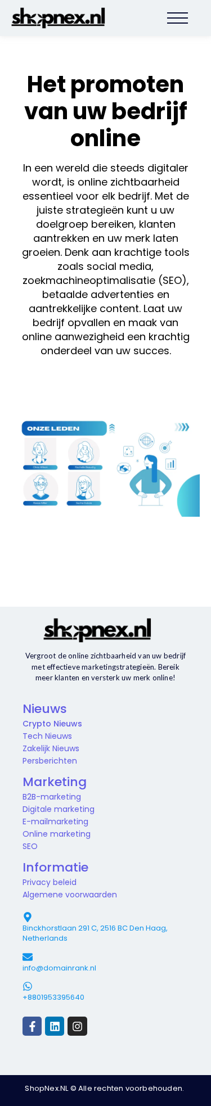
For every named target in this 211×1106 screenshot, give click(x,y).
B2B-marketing (52, 796)
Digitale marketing (59, 809)
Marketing (55, 782)
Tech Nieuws (47, 736)
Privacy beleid (50, 882)
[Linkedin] (54, 1026)
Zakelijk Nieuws (51, 748)
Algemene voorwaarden (70, 894)
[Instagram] (77, 1026)
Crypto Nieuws (52, 723)
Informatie (55, 867)
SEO (30, 846)
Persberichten (50, 760)
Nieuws (45, 708)
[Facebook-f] (32, 1026)
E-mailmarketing (55, 821)
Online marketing (57, 833)
